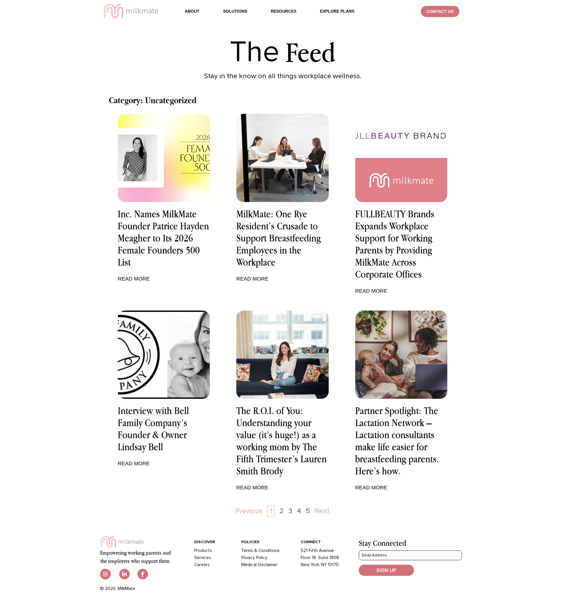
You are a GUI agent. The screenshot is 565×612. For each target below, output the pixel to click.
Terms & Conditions (260, 550)
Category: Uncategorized (153, 100)
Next (322, 511)
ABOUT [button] (192, 11)
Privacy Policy (254, 557)
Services (202, 557)
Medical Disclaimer (259, 564)
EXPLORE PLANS (337, 11)
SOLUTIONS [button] (235, 11)
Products (203, 550)
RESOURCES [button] (283, 11)
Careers (202, 564)
